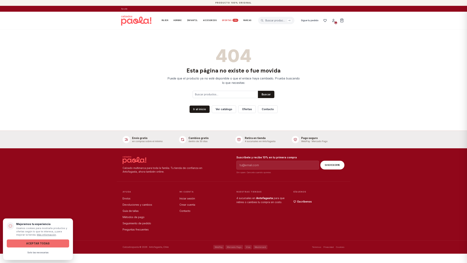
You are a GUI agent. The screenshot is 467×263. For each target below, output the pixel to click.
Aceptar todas (38, 243)
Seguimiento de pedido (137, 223)
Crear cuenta (187, 204)
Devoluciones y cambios (137, 204)
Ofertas (230, 20)
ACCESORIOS (210, 20)
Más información (46, 234)
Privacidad (328, 247)
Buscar (266, 94)
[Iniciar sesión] (333, 20)
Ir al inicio (199, 109)
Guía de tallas (131, 210)
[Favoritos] (325, 20)
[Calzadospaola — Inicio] (136, 20)
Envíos (126, 198)
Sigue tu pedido (310, 20)
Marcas (247, 20)
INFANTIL (192, 20)
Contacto (268, 109)
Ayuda (124, 8)
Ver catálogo (224, 109)
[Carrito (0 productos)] (342, 20)
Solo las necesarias (38, 252)
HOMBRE (177, 20)
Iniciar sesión (187, 198)
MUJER (165, 20)
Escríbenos (304, 201)
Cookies (340, 247)
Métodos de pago (133, 217)
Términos (316, 247)
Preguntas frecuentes (136, 229)
